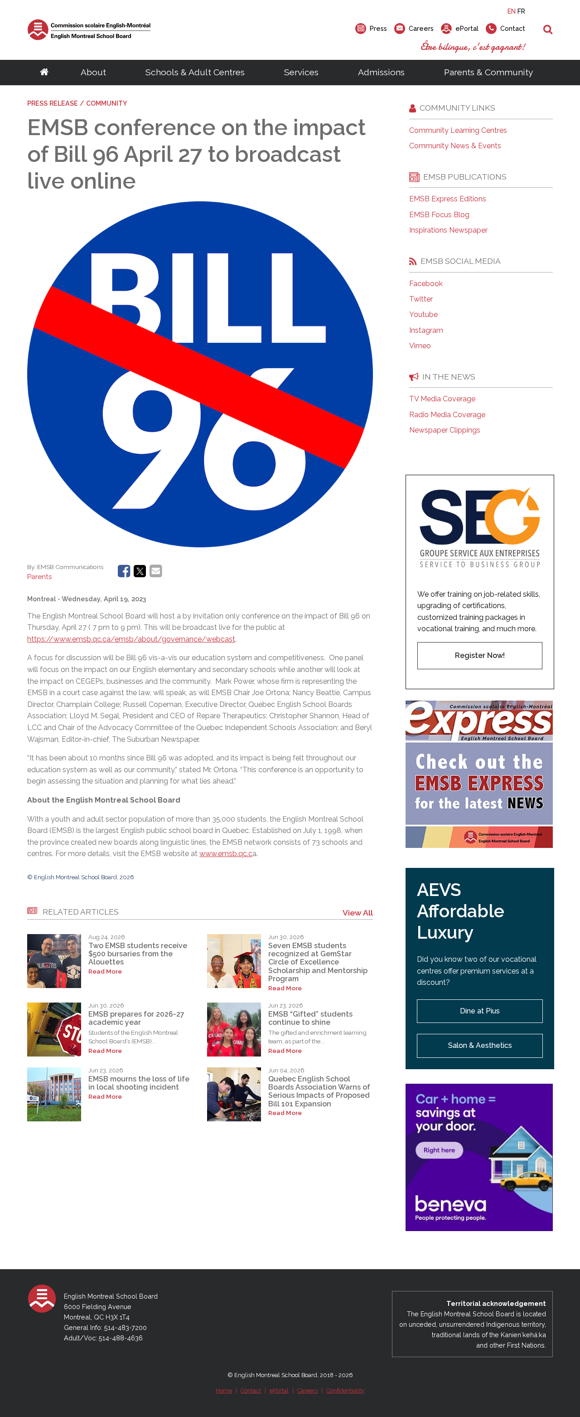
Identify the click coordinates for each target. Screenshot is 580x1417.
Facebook (426, 284)
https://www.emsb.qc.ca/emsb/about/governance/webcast (131, 639)
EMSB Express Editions (447, 199)
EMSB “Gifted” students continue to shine (310, 1018)
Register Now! (480, 655)
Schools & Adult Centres (195, 72)
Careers (307, 1390)
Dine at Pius (480, 1011)
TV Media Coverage (442, 399)
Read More (105, 971)
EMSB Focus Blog (439, 215)
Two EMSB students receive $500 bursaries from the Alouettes (137, 954)
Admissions (381, 72)
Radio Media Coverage (447, 415)
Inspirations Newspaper (448, 230)
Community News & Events (455, 146)
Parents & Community (488, 72)
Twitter (421, 299)
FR (521, 11)
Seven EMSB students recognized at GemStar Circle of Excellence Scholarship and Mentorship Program (317, 962)
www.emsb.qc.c (225, 853)
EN (512, 11)
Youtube (423, 315)
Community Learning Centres (458, 131)
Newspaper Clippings (444, 430)
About (93, 72)
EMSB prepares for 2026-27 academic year (136, 1018)
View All (358, 912)
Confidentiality (345, 1390)
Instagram (426, 330)
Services (301, 72)
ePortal (279, 1390)
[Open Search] (548, 30)
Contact (251, 1390)
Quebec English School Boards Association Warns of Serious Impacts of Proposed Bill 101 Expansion (319, 1091)
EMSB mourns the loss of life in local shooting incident (138, 1083)
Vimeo (420, 346)
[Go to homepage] (44, 72)
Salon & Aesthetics (480, 1045)
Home (224, 1390)
